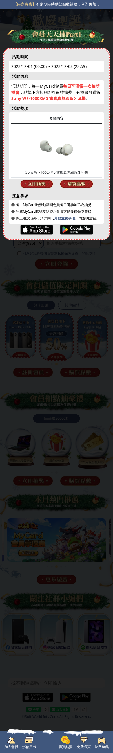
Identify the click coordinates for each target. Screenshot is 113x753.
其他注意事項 (64, 218)
